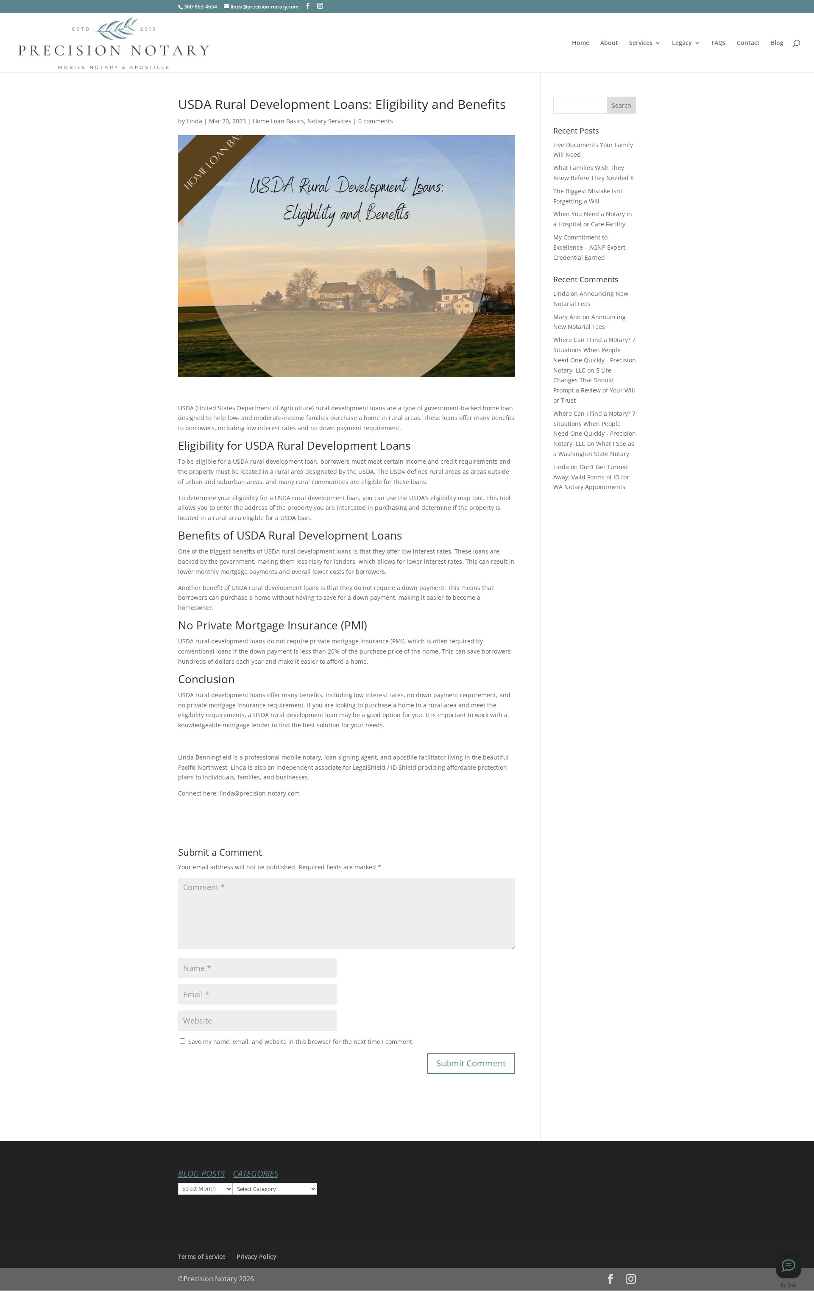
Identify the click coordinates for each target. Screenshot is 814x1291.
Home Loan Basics (278, 121)
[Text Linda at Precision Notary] (788, 1265)
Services (640, 43)
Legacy (682, 43)
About (609, 43)
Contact (748, 43)
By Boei (789, 1285)
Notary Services (329, 121)
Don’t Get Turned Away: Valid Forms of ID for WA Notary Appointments (591, 477)
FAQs (718, 43)
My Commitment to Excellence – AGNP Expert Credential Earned (589, 247)
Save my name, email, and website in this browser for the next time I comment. (301, 1042)
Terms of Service (202, 1256)
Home (580, 43)
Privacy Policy (256, 1256)
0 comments (375, 121)
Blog (777, 43)
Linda (194, 121)
